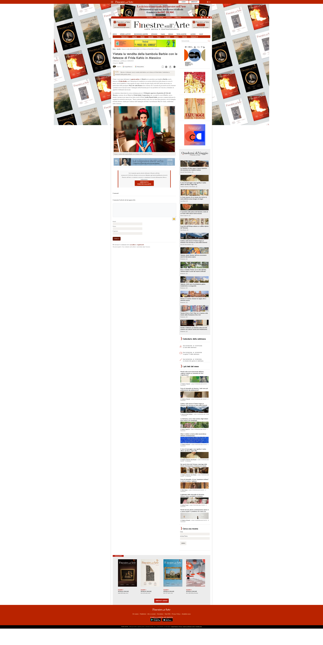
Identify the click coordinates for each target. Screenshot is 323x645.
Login (184, 2)
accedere (133, 245)
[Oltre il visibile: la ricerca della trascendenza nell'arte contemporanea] (194, 440)
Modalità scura (186, 614)
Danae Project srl (174, 626)
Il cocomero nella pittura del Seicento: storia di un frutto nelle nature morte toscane (194, 212)
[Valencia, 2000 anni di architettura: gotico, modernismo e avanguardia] (194, 279)
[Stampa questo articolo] (166, 67)
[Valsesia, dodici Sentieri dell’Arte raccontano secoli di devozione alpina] (194, 250)
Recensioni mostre (141, 34)
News (115, 34)
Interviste (150, 37)
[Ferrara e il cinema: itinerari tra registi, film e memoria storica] (194, 294)
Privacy (180, 626)
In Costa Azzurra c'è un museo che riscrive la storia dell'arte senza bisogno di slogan (193, 198)
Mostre (143, 37)
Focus (158, 37)
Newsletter (159, 17)
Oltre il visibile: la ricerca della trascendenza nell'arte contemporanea (193, 434)
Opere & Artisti (125, 34)
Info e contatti (151, 614)
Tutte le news (124, 37)
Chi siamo (150, 17)
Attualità (134, 37)
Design (170, 34)
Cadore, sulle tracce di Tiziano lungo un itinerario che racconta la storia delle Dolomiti (193, 241)
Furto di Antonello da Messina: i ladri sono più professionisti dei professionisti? (194, 389)
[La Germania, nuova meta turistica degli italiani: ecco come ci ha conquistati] (194, 425)
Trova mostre (181, 34)
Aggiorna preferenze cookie (189, 626)
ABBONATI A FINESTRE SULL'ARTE (144, 183)
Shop (201, 34)
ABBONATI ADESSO (161, 601)
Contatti (169, 17)
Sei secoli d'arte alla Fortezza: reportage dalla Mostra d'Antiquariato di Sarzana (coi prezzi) (193, 465)
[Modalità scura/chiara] (174, 67)
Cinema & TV (194, 37)
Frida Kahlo (123, 81)
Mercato (184, 37)
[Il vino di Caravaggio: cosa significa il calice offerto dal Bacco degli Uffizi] (194, 178)
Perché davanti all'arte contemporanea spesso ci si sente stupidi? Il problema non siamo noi (194, 510)
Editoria (176, 37)
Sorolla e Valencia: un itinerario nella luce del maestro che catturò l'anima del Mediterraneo (193, 328)
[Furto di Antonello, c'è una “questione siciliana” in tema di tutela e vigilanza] (194, 485)
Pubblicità (178, 17)
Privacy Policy (176, 614)
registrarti (140, 245)
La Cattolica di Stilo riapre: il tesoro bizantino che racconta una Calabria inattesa (193, 169)
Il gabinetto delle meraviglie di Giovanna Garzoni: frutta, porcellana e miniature (192, 495)
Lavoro (193, 34)
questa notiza (135, 79)
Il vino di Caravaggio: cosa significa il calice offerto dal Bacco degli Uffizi (193, 183)
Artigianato (167, 37)
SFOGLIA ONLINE (123, 591)
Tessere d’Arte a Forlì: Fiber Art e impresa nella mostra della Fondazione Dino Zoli (194, 314)
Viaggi (163, 34)
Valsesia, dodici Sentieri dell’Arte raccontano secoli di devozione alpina (193, 256)
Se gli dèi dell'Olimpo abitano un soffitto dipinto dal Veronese (194, 227)
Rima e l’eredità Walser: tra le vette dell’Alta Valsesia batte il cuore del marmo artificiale (193, 270)
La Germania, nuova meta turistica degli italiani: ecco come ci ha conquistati (194, 419)
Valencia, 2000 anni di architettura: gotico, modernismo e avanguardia (192, 285)
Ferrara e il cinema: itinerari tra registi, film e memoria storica (193, 299)
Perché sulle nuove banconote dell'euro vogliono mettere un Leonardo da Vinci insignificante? (192, 373)
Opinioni (154, 34)
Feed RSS (167, 614)
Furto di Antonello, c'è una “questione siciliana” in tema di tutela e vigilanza (194, 480)
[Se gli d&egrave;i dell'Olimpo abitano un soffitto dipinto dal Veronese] (194, 221)
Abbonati (194, 2)
